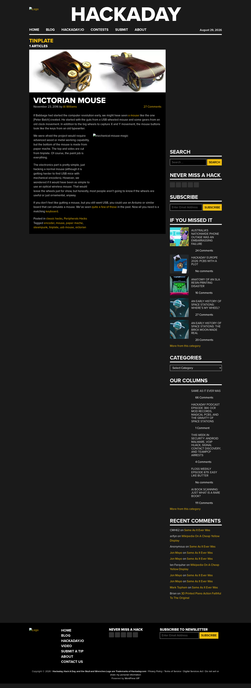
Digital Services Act (193, 671)
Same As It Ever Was (206, 391)
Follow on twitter (178, 184)
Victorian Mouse (69, 100)
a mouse (133, 115)
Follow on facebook (172, 184)
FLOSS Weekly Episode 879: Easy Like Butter (204, 472)
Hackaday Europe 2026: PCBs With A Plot (204, 261)
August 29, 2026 (211, 30)
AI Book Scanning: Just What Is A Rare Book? (205, 493)
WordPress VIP (132, 678)
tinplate (54, 227)
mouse (60, 223)
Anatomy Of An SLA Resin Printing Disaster (205, 283)
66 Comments (204, 397)
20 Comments (204, 340)
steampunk (40, 227)
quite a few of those (104, 207)
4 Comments (203, 462)
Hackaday (126, 14)
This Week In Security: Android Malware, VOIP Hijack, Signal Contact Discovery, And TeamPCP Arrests (206, 445)
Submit (121, 30)
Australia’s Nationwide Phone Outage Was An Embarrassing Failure (205, 237)
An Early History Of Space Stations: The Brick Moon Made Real (206, 328)
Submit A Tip (72, 651)
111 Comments (204, 503)
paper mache (74, 223)
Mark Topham (178, 587)
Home (34, 30)
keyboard (52, 211)
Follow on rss (190, 184)
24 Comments (204, 250)
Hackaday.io (72, 30)
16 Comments (204, 293)
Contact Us (72, 662)
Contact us (196, 184)
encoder (49, 223)
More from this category (185, 346)
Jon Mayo (176, 553)
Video (66, 646)
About (141, 30)
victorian (80, 227)
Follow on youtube (184, 184)
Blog (50, 30)
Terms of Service (172, 671)
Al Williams (70, 106)
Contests (99, 30)
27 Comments (152, 106)
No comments (204, 271)
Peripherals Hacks (75, 218)
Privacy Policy (155, 671)
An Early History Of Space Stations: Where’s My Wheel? (206, 304)
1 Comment (202, 428)
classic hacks (54, 218)
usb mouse (67, 227)
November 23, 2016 (46, 106)
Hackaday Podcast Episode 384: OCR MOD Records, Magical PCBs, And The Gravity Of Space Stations (205, 413)
